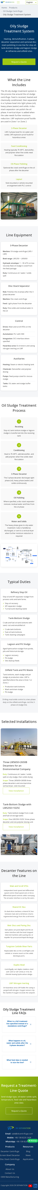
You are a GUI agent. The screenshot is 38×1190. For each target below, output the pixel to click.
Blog (28, 1151)
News (28, 1155)
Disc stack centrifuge (19, 299)
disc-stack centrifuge (19, 168)
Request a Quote (19, 62)
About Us (10, 1169)
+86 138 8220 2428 (23, 1137)
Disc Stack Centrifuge (10, 1159)
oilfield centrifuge (19, 702)
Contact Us (10, 1173)
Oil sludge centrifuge (19, 251)
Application (28, 1159)
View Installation (16, 790)
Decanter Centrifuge (10, 1151)
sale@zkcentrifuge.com (22, 1133)
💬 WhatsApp (33, 1141)
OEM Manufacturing (10, 1177)
